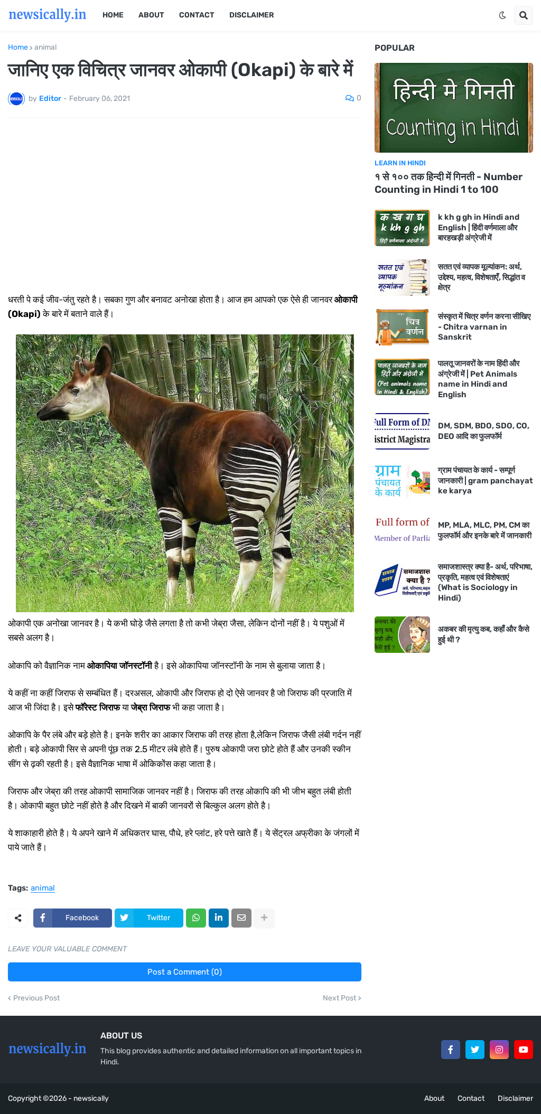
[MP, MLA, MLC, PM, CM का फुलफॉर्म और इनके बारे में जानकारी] (402, 530)
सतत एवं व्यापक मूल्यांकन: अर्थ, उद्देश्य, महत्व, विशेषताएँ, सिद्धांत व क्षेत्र (481, 277)
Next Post (339, 998)
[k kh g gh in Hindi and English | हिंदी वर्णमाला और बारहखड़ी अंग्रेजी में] (402, 228)
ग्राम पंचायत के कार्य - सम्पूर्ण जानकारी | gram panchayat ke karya (485, 480)
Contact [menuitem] (196, 15)
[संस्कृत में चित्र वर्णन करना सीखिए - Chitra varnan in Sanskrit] (402, 327)
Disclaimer (515, 1098)
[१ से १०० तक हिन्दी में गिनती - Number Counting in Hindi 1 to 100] (454, 108)
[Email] (241, 918)
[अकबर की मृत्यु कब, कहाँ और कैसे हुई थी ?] (402, 634)
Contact (471, 1098)
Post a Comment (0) (184, 972)
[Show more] (264, 918)
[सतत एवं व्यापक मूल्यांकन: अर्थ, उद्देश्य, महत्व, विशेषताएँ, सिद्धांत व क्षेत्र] (402, 277)
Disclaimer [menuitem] (251, 15)
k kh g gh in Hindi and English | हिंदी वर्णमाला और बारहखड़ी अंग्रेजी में (478, 227)
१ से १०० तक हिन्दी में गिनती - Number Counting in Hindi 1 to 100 (449, 183)
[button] (502, 15)
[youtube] (523, 1049)
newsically (91, 1098)
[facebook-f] (450, 1049)
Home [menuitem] (113, 15)
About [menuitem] (151, 15)
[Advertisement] (184, 205)
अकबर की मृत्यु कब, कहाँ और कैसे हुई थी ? (483, 634)
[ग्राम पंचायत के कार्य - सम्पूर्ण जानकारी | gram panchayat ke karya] (402, 481)
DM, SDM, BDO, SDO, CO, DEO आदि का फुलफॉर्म (483, 431)
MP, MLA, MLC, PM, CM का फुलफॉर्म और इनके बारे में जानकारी (484, 530)
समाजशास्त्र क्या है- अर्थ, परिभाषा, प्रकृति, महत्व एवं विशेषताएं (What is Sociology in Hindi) (485, 582)
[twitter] (474, 1049)
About (434, 1098)
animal (45, 47)
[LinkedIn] (219, 918)
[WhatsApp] (196, 918)
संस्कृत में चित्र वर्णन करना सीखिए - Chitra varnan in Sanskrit (484, 327)
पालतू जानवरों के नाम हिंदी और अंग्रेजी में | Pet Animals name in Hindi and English (479, 379)
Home (18, 47)
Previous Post (36, 998)
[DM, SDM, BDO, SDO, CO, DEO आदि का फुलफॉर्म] (402, 431)
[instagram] (499, 1049)
